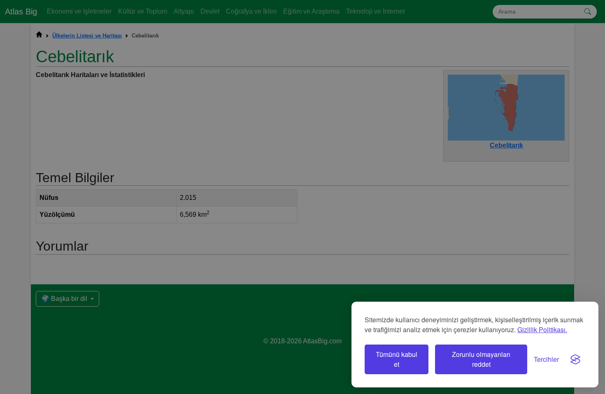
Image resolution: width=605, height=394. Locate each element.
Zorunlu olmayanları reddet (481, 359)
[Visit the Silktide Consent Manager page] (575, 359)
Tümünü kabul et (396, 359)
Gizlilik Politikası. (542, 329)
